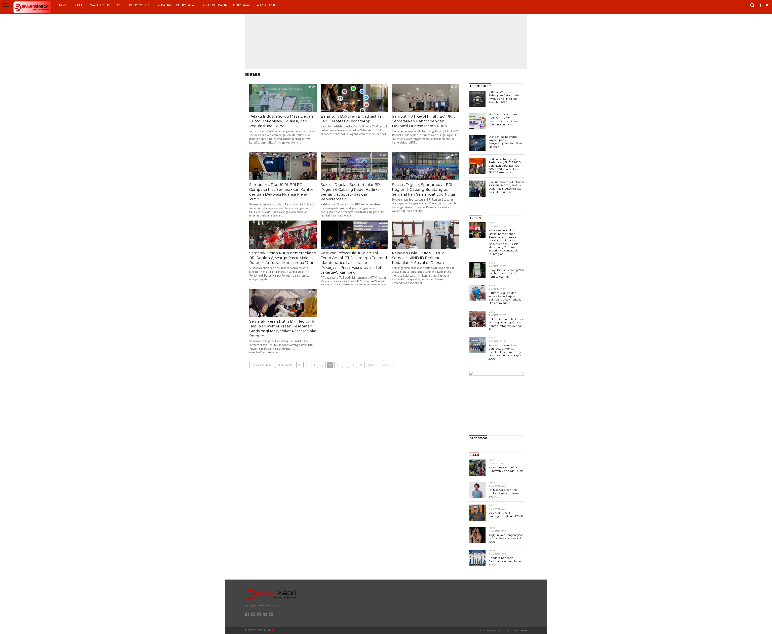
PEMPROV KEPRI (140, 5)
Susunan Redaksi (491, 630)
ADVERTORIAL (266, 5)
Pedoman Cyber (516, 630)
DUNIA (78, 5)
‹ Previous (285, 364)
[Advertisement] (386, 41)
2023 (272, 630)
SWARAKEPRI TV (99, 5)
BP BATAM (164, 5)
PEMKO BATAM (186, 5)
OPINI (119, 5)
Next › (372, 364)
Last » (387, 364)
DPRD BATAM (242, 5)
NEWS (63, 5)
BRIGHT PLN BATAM (215, 5)
